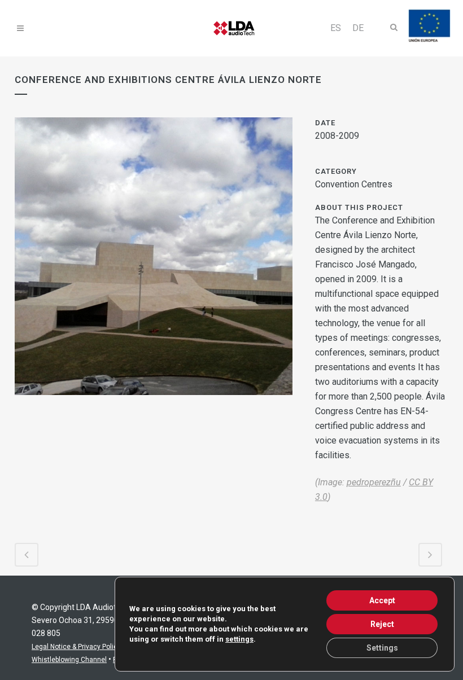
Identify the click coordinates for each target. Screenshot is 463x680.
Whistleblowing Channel (69, 660)
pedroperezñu (374, 482)
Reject (382, 624)
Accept (382, 600)
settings (239, 639)
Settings (382, 647)
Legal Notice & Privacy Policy (76, 647)
